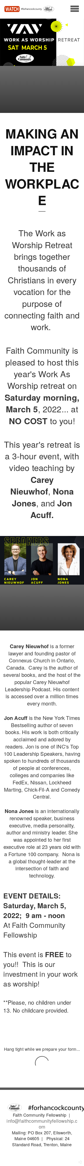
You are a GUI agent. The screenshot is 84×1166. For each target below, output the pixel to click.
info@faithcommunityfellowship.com (42, 1123)
